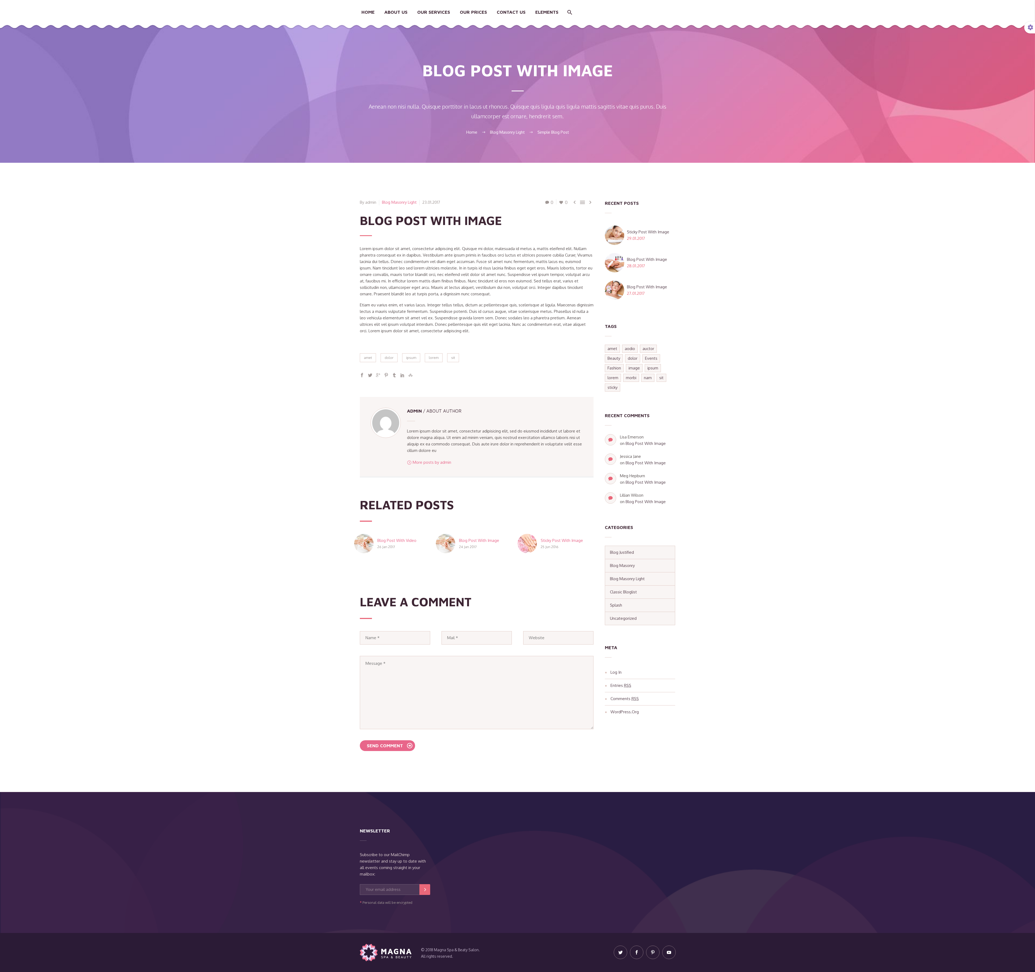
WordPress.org (624, 711)
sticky (612, 387)
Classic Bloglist (623, 591)
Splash (616, 605)
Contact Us (511, 12)
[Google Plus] (378, 375)
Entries (620, 685)
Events (651, 358)
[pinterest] (653, 952)
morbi (631, 377)
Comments (624, 698)
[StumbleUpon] (410, 375)
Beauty (614, 358)
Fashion (614, 368)
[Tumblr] (394, 375)
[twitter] (620, 952)
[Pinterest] (386, 375)
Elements (546, 12)
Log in (616, 672)
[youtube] (669, 952)
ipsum (411, 357)
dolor (389, 357)
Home (368, 12)
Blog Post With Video (396, 540)
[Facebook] (362, 375)
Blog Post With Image (479, 540)
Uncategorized (623, 618)
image (634, 368)
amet (368, 357)
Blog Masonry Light (399, 202)
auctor (648, 348)
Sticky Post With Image (562, 540)
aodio (630, 348)
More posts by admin (432, 462)
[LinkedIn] (402, 375)
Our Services (433, 12)
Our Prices (473, 12)
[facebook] (636, 952)
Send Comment (385, 745)
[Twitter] (370, 375)
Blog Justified (622, 552)
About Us (396, 12)
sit (453, 357)
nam (648, 377)
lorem (434, 357)
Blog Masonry (622, 565)
